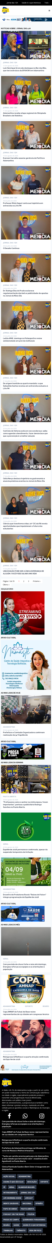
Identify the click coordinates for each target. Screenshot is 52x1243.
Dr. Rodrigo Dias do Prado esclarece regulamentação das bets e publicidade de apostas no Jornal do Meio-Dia (25, 293)
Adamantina (25, 1176)
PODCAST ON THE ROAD (13, 1214)
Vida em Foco (35, 1230)
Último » (6, 585)
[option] (26, 20)
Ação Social (9, 1176)
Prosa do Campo (11, 1219)
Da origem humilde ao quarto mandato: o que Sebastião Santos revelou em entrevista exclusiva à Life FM (25, 385)
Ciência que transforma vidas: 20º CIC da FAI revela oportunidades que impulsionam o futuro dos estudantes (25, 526)
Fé (4, 1187)
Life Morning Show (12, 1198)
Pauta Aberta (27, 1209)
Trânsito (21, 1230)
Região (6, 1225)
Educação (32, 1182)
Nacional (27, 1203)
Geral (12, 1187)
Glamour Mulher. (26, 1187)
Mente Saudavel (11, 1203)
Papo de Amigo (10, 1209)
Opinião (39, 1203)
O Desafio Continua (11, 248)
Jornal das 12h (12, 3)
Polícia (31, 1214)
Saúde (16, 1225)
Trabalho (48, 3)
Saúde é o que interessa (31, 3)
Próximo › (37, 581)
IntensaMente (10, 1192)
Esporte (44, 1182)
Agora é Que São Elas (13, 1182)
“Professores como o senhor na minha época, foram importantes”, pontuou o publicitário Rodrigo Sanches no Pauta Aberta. (25, 804)
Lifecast (29, 1198)
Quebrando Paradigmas (34, 1219)
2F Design (18, 1237)
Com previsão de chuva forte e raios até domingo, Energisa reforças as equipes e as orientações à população (24, 966)
